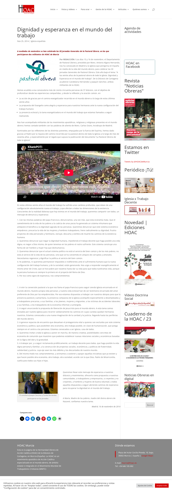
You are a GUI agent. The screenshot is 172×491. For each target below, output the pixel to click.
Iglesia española (38, 41)
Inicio (52, 9)
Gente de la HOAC (104, 9)
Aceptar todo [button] (162, 485)
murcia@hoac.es (129, 463)
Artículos (122, 9)
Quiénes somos (140, 9)
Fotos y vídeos (68, 9)
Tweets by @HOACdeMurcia (137, 161)
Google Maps (147, 455)
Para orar (85, 9)
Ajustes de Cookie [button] (145, 485)
